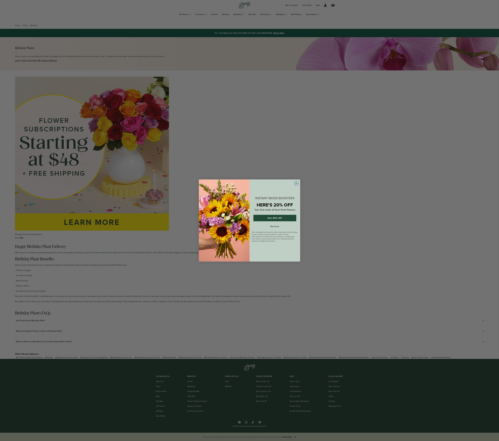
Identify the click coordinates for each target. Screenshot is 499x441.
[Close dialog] (296, 183)
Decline (274, 226)
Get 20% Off (275, 218)
